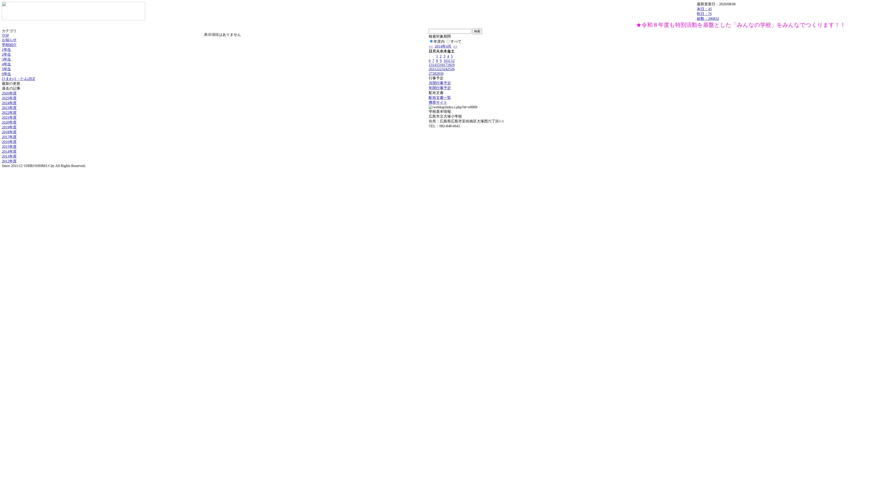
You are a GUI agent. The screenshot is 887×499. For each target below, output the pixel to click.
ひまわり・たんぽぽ (18, 79)
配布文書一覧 (440, 98)
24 (445, 69)
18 (449, 65)
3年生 (6, 59)
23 (442, 69)
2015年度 (9, 147)
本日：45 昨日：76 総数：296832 (708, 14)
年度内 (439, 41)
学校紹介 (9, 45)
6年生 (6, 74)
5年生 (6, 69)
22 (438, 69)
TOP (5, 35)
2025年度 (9, 98)
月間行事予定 (440, 83)
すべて (456, 41)
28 (434, 74)
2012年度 (9, 161)
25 (449, 69)
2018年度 (9, 132)
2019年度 (9, 127)
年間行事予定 (440, 88)
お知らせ (9, 40)
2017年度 (9, 137)
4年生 (6, 64)
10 (445, 61)
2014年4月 (443, 46)
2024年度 (9, 103)
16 (442, 65)
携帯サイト (438, 102)
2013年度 (9, 156)
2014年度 (9, 151)
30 (442, 74)
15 (438, 65)
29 (438, 74)
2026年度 (9, 93)
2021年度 (9, 117)
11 (449, 61)
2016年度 (9, 142)
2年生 (6, 54)
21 (434, 69)
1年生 (6, 50)
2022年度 (9, 113)
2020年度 (9, 122)
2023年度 (9, 108)
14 (434, 65)
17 (445, 65)
